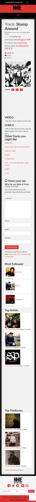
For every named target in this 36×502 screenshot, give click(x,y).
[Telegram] (17, 486)
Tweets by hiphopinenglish (14, 470)
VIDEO (9, 55)
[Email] (27, 486)
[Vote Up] (6, 37)
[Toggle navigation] (27, 2)
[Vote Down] (8, 37)
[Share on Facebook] (17, 90)
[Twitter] (13, 486)
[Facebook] (9, 486)
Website (7, 238)
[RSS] (22, 486)
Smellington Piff (22, 40)
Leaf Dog (22, 43)
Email (7, 229)
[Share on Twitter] (12, 90)
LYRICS (9, 58)
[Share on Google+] (21, 90)
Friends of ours (21, 500)
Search (31, 491)
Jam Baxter (19, 299)
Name (7, 221)
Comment (9, 198)
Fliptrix (17, 286)
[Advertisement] (18, 104)
